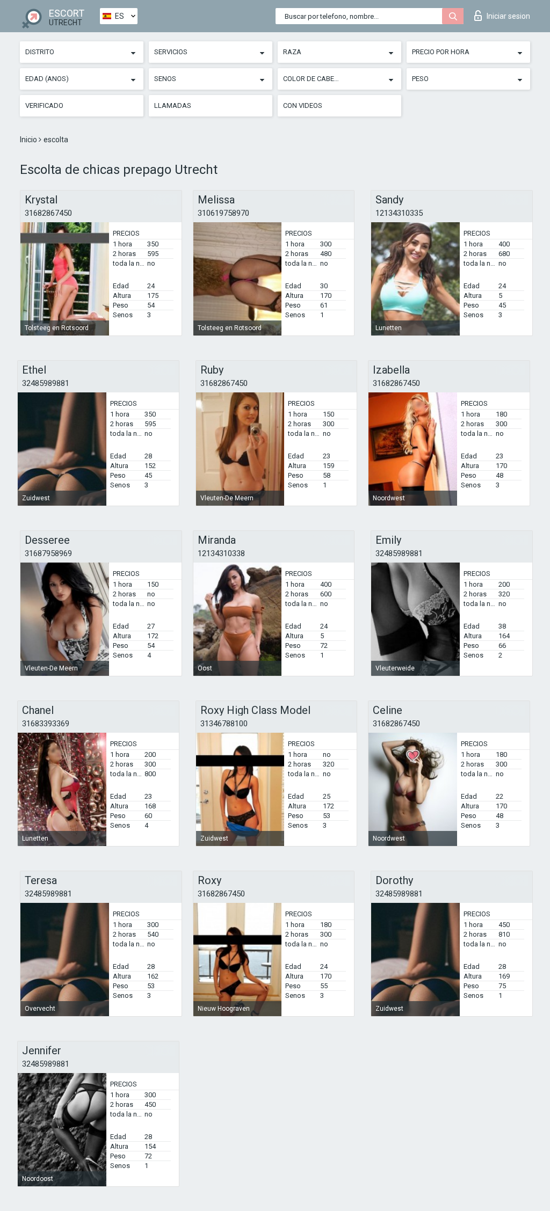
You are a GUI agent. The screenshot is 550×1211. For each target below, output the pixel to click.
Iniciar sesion (508, 16)
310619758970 (223, 213)
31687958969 (48, 553)
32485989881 (45, 383)
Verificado (44, 105)
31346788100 (224, 723)
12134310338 (221, 553)
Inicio (29, 139)
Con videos (302, 105)
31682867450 (48, 213)
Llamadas (172, 105)
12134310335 (399, 213)
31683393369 (45, 723)
